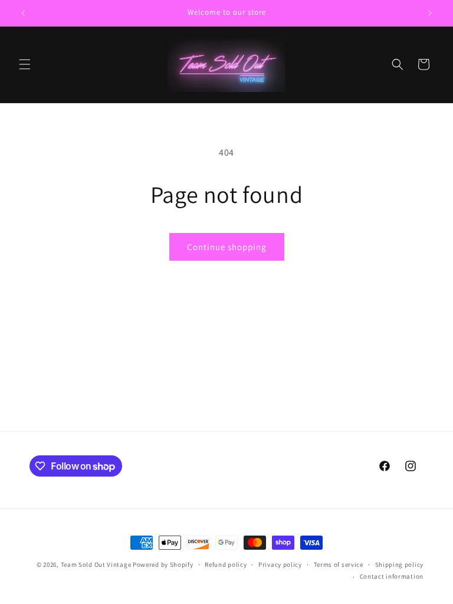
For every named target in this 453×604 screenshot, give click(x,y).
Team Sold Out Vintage (97, 564)
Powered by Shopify (163, 564)
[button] (25, 64)
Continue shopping (227, 246)
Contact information (392, 576)
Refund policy (226, 564)
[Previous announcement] (23, 13)
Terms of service (338, 564)
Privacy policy (280, 564)
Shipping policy (399, 564)
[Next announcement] (430, 13)
